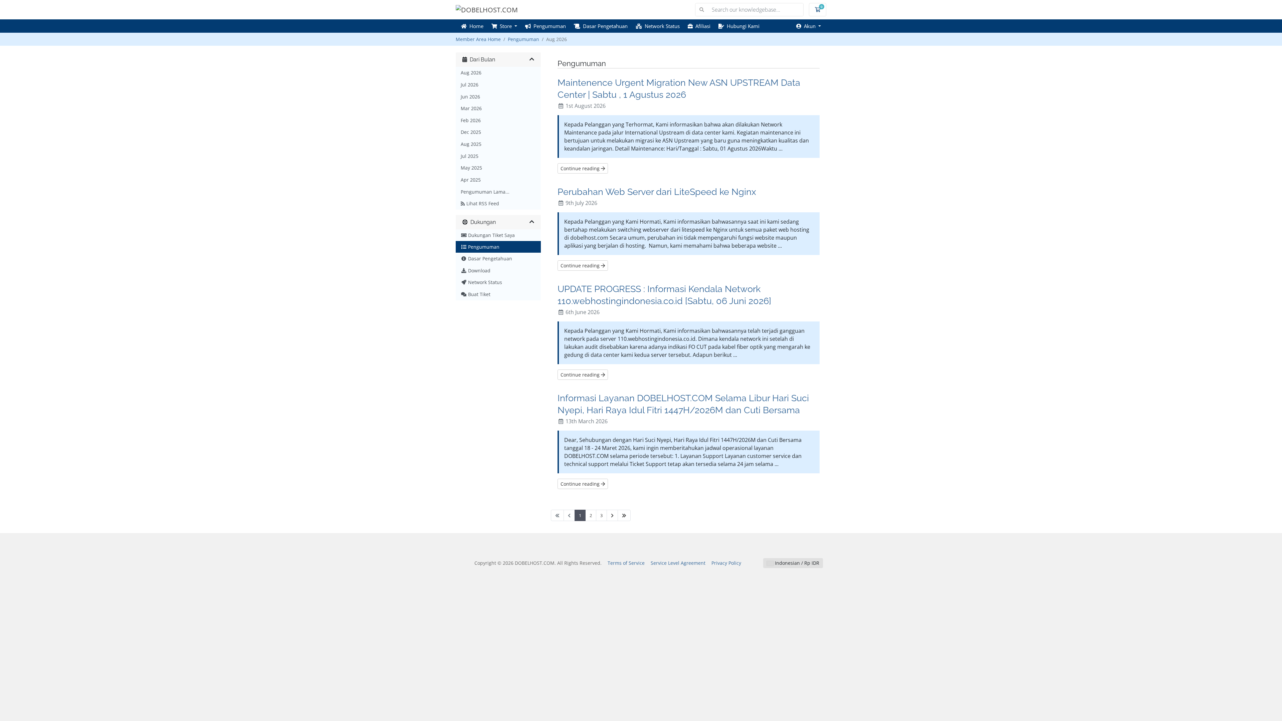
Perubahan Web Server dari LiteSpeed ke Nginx (657, 191)
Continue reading (581, 168)
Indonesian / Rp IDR (796, 563)
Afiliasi (701, 26)
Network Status (661, 26)
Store (505, 26)
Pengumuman (548, 26)
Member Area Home (478, 39)
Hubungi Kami (742, 26)
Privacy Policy (726, 563)
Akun (809, 26)
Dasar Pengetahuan (604, 26)
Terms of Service (626, 563)
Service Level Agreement (678, 563)
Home (475, 26)
